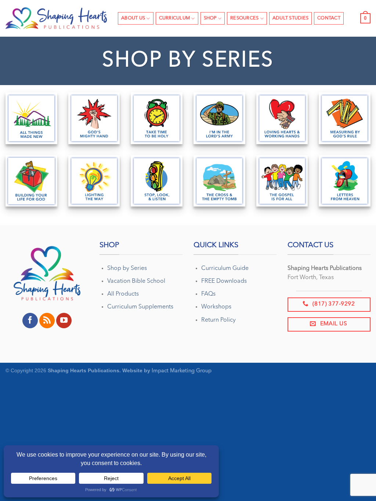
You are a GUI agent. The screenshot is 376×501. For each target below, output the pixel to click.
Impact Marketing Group (182, 371)
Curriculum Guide (225, 268)
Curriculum (174, 18)
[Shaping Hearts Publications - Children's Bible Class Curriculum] (56, 18)
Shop (210, 18)
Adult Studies (290, 18)
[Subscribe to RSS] (47, 320)
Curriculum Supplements (140, 307)
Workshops (216, 307)
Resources (244, 18)
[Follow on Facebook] (30, 320)
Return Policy (218, 320)
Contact (328, 18)
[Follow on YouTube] (64, 320)
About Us (133, 18)
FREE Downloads (224, 281)
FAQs (208, 294)
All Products (123, 294)
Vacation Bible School (136, 281)
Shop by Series (127, 268)
